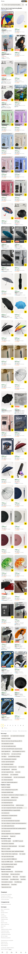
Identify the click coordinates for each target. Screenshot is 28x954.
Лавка (11, 952)
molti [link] (3, 269)
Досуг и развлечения (5, 909)
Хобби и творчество (5, 924)
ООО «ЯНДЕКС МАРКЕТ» (9, 947)
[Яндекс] (10, 949)
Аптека (2, 920)
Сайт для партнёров (5, 899)
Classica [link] (4, 598)
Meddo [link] (16, 292)
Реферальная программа (6, 904)
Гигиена (2, 914)
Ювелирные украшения (5, 937)
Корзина (21, 952)
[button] (26, 5)
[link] (5, 736)
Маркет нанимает (4, 943)
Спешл (7, 952)
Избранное (16, 952)
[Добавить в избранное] (12, 12)
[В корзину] (12, 26)
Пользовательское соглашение (7, 940)
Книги (2, 927)
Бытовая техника (4, 912)
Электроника (3, 915)
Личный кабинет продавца (6, 894)
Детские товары (4, 936)
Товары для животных (5, 932)
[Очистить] (22, 4)
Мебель (2, 910)
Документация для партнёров (7, 897)
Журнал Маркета (4, 945)
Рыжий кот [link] (4, 30)
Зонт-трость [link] (7, 30)
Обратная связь (4, 942)
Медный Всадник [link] (5, 54)
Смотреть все (3, 10)
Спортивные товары (5, 931)
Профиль (25, 952)
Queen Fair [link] (4, 79)
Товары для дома (4, 919)
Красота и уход (4, 922)
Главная (2, 952)
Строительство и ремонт (6, 934)
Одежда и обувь (4, 917)
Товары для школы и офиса (6, 929)
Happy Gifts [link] (4, 410)
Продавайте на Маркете (6, 896)
